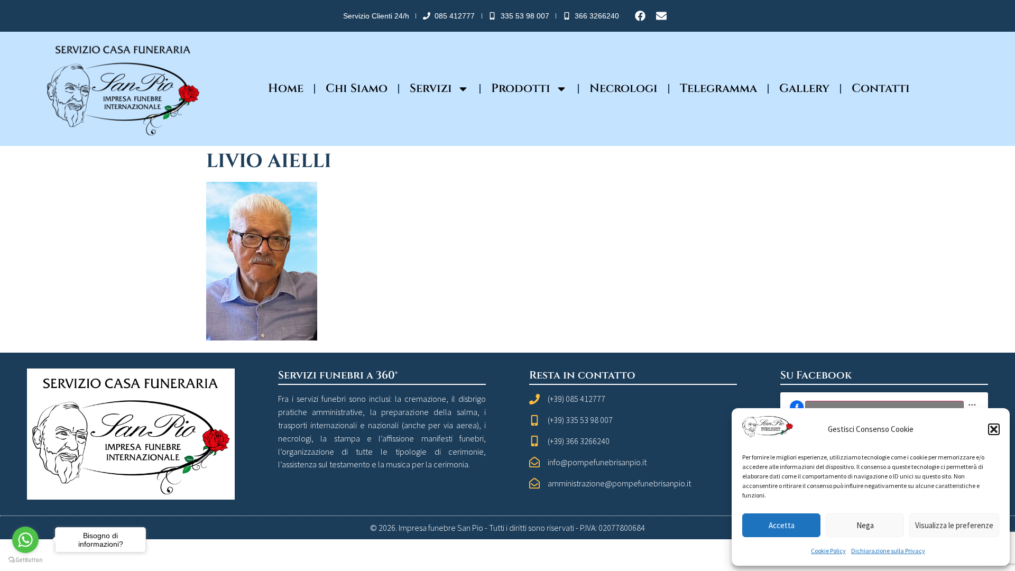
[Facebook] (640, 15)
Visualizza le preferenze (954, 525)
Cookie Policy (828, 551)
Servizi (431, 88)
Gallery (804, 88)
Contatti (881, 88)
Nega (865, 525)
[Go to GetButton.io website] (25, 560)
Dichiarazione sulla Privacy (888, 551)
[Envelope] (661, 15)
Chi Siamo (356, 88)
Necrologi (623, 88)
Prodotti (520, 88)
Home (285, 88)
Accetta (782, 525)
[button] (994, 429)
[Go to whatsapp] (25, 540)
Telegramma (718, 88)
